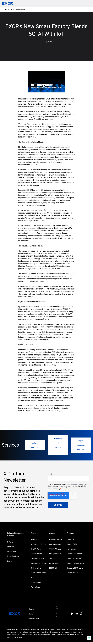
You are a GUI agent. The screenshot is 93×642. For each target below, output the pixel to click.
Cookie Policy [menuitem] (34, 619)
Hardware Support (55, 539)
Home (5, 9)
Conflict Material (36, 554)
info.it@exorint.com (44, 635)
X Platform (11, 542)
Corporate (12, 9)
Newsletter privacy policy (75, 485)
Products (10, 547)
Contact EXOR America (75, 554)
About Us (34, 539)
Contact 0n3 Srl (72, 573)
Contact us (71, 539)
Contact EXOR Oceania (75, 568)
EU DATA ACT (54, 563)
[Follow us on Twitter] (77, 614)
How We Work (35, 549)
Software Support (55, 544)
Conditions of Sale (37, 558)
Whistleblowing (36, 582)
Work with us (35, 587)
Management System (38, 544)
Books (9, 561)
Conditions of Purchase (39, 563)
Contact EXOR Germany (75, 563)
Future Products (13, 556)
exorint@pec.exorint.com (66, 635)
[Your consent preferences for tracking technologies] (89, 638)
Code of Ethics (36, 568)
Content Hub (11, 551)
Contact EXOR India (74, 558)
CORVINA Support (55, 549)
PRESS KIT (53, 568)
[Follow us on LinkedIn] (72, 614)
